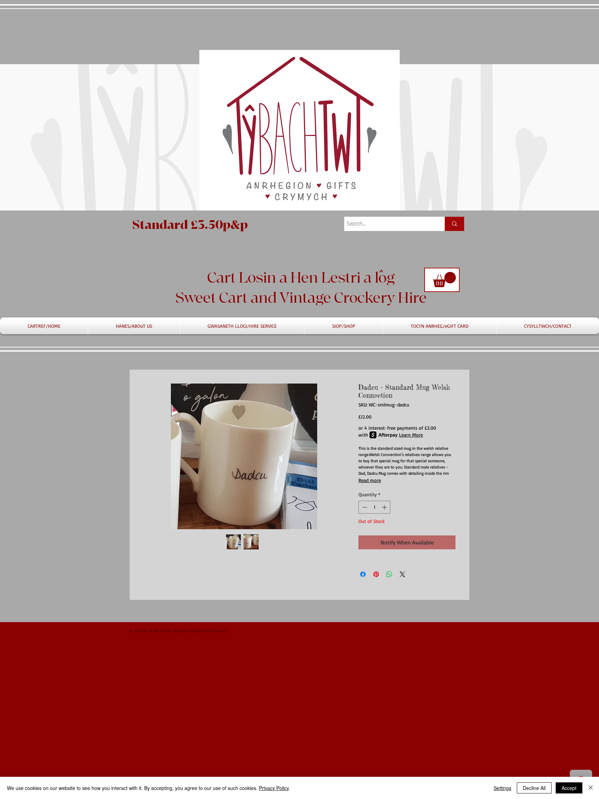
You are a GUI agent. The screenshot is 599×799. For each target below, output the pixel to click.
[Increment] (385, 507)
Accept (569, 787)
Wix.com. (218, 630)
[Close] (591, 787)
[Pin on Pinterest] (376, 574)
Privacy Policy (274, 787)
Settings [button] (502, 787)
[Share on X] (402, 574)
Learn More (411, 435)
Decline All (534, 787)
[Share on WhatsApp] (389, 574)
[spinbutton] (374, 507)
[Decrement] (363, 507)
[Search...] (454, 224)
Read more (369, 480)
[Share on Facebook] (363, 574)
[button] (444, 279)
